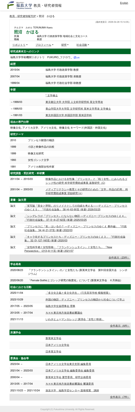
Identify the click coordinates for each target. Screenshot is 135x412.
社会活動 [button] (81, 45)
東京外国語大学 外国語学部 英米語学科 (69, 115)
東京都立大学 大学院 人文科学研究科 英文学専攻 (74, 102)
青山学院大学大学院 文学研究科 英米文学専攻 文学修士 (78, 108)
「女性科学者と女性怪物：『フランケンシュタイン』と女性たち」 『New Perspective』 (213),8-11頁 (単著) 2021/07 (68, 249)
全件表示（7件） (120, 397)
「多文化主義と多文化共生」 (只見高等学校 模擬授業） (78, 292)
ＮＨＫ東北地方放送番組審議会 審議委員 (70, 383)
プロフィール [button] (43, 45)
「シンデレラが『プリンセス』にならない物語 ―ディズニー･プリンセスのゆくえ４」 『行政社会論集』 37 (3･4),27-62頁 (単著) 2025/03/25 (75, 217)
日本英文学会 (53, 351)
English (124, 3)
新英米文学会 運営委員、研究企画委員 (68, 377)
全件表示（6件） (120, 325)
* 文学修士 (52, 95)
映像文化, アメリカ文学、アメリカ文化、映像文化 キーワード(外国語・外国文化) (58, 127)
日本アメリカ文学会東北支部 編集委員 (68, 364)
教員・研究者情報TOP (22, 16)
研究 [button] (64, 45)
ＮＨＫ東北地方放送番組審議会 (64, 312)
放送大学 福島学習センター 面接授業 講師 (72, 390)
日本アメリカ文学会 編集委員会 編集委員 (70, 370)
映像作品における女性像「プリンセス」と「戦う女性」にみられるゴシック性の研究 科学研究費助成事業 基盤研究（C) (86, 180)
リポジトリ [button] (18, 45)
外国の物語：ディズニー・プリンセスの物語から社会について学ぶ (85, 299)
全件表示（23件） (119, 257)
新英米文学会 (53, 338)
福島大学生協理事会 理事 (60, 306)
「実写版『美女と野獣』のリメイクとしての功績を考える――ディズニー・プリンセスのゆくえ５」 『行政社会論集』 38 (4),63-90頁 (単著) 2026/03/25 (75, 207)
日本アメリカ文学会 (57, 345)
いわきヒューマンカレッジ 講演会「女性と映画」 (75, 319)
